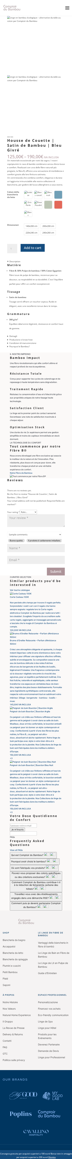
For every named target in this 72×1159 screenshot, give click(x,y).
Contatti (7, 1040)
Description (14, 261)
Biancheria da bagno (14, 940)
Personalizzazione (48, 1002)
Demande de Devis (48, 1050)
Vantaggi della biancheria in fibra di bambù (53, 944)
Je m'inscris (17, 829)
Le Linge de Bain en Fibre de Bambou (53, 954)
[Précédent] (8, 136)
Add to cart (32, 247)
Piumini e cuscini (12, 965)
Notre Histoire (10, 1002)
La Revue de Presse (13, 1027)
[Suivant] (11, 136)
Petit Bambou (10, 972)
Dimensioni (13, 224)
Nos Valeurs (9, 1008)
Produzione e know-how (21, 339)
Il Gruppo (8, 1021)
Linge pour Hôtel (47, 1027)
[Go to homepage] (36, 921)
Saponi (6, 985)
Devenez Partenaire (49, 1044)
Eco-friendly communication (53, 1015)
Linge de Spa (45, 1021)
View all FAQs (16, 850)
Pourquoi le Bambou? (19, 346)
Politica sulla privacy (14, 1060)
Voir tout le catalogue (20, 590)
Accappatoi (9, 946)
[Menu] (67, 8)
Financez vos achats (49, 1008)
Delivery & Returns (13, 1034)
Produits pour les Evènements (47, 1036)
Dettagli (13, 336)
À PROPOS (9, 995)
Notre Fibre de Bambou (21, 473)
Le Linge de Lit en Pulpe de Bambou (53, 965)
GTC (5, 1053)
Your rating (13, 512)
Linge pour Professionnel (51, 1057)
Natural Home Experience (17, 1015)
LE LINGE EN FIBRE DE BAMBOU (50, 934)
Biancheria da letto (13, 952)
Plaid (5, 978)
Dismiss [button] (52, 1157)
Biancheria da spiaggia (15, 959)
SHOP (6, 932)
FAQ (5, 1047)
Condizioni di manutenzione (22, 343)
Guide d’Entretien (47, 973)
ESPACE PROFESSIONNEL (52, 995)
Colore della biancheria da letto (13, 195)
